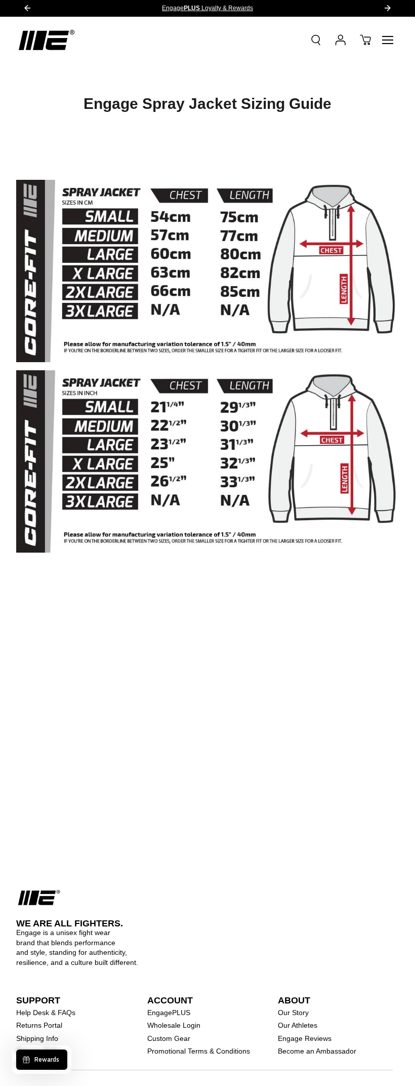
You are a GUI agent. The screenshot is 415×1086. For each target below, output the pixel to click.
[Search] (316, 40)
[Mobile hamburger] (388, 40)
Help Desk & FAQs (45, 1013)
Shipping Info (37, 1038)
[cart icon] (365, 40)
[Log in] (340, 40)
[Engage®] (46, 40)
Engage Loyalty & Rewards (207, 8)
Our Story (293, 1013)
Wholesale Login (173, 1025)
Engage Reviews (304, 1038)
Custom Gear (168, 1038)
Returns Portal (39, 1025)
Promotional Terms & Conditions (198, 1051)
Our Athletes (297, 1025)
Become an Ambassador (317, 1051)
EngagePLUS (168, 1013)
